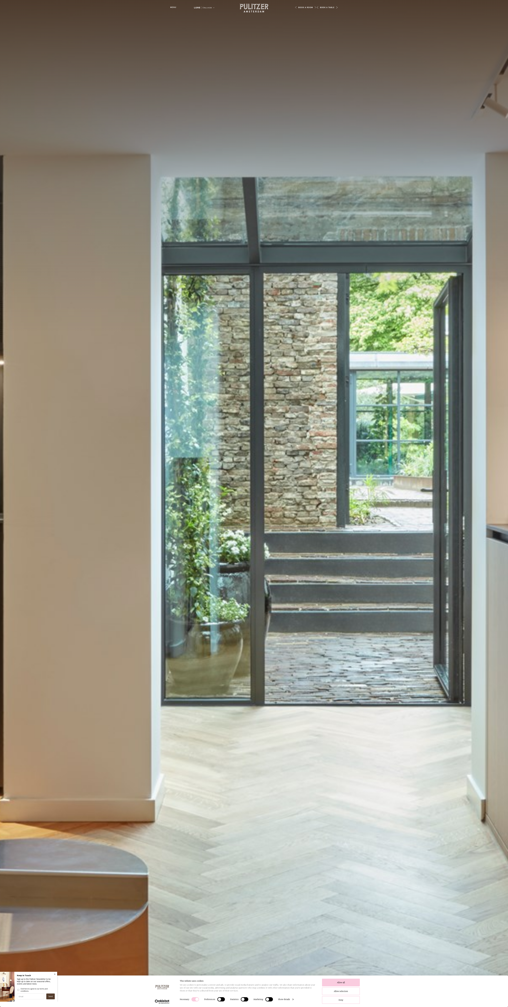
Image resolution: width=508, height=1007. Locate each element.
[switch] (221, 999)
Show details (284, 999)
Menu (173, 7)
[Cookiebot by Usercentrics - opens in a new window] (162, 1002)
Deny (341, 999)
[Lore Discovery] (204, 7)
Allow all (341, 982)
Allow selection (341, 991)
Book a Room (305, 7)
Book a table (327, 7)
